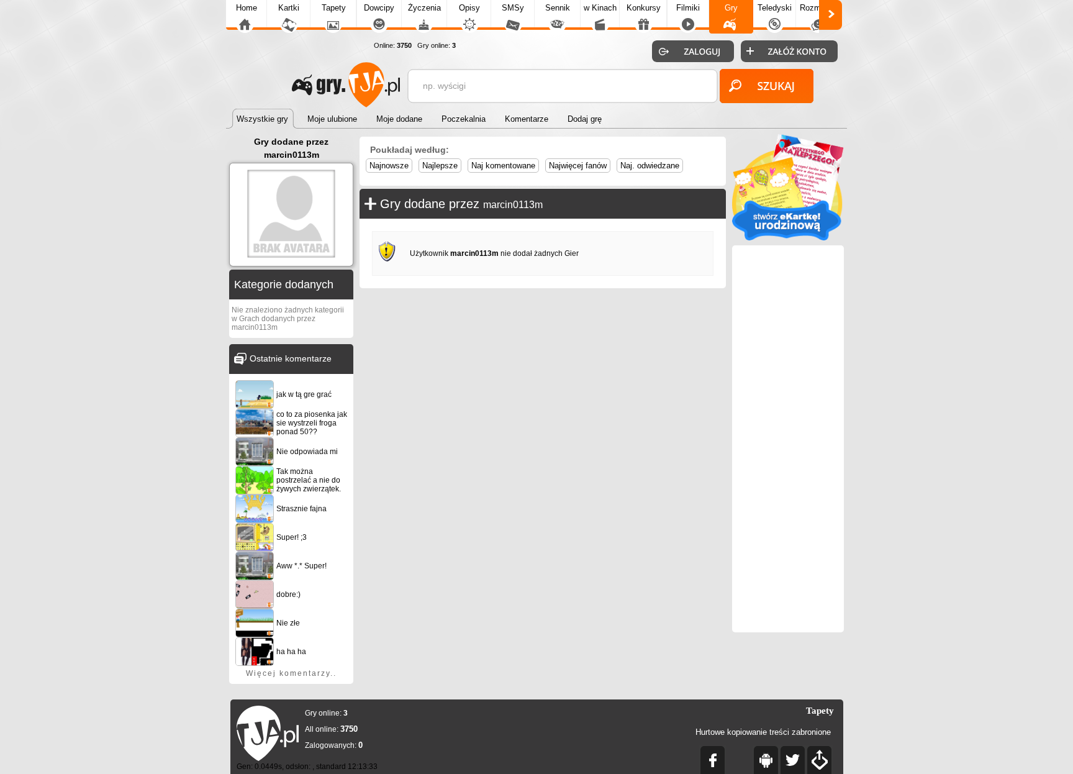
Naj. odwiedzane (649, 165)
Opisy (469, 7)
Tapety (334, 7)
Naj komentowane (503, 165)
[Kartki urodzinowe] (788, 237)
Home (246, 7)
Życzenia (424, 7)
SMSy (513, 7)
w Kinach (600, 7)
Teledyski (775, 7)
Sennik (557, 7)
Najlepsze (440, 165)
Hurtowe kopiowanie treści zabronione (763, 732)
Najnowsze (389, 165)
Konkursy (644, 7)
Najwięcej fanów (578, 165)
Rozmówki (818, 7)
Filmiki (688, 7)
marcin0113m (513, 204)
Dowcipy (379, 7)
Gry (731, 7)
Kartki (288, 7)
